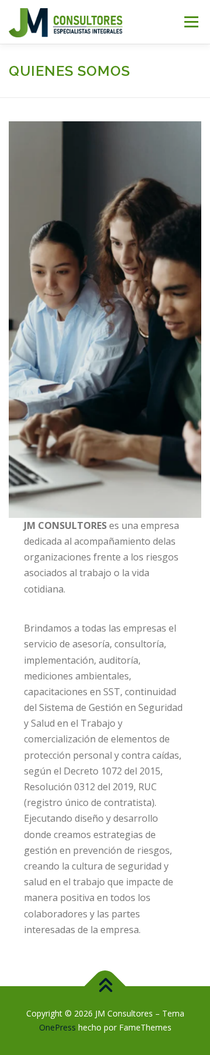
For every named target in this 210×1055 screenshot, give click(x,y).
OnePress (57, 1027)
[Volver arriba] (105, 986)
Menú (190, 22)
